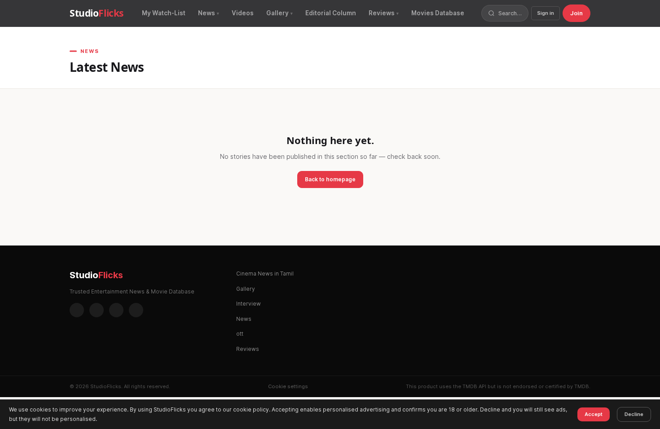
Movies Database (437, 13)
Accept (594, 414)
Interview (248, 303)
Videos (243, 13)
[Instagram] (96, 310)
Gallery (277, 13)
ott (239, 333)
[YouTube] (136, 310)
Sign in (545, 13)
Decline (634, 414)
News (206, 13)
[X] (116, 310)
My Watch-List (163, 13)
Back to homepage (330, 179)
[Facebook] (77, 310)
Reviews (382, 13)
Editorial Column (330, 13)
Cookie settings (288, 386)
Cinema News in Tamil (265, 273)
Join (576, 13)
